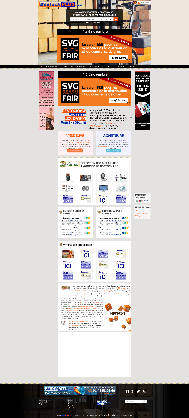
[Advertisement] (94, 354)
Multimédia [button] (68, 66)
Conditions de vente (74, 410)
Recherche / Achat (115, 220)
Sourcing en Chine (76, 220)
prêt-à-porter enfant (76, 309)
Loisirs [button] (120, 66)
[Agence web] (112, 415)
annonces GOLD (74, 325)
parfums (85, 294)
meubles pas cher (72, 311)
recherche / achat (104, 146)
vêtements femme (79, 290)
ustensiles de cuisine (90, 309)
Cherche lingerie (105, 233)
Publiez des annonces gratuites (79, 321)
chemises (102, 290)
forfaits (81, 148)
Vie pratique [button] (81, 66)
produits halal (77, 292)
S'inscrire (71, 406)
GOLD (65, 144)
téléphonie (83, 303)
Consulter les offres (113, 151)
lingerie (108, 290)
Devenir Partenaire (74, 402)
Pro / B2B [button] (110, 66)
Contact (70, 400)
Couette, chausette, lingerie (109, 218)
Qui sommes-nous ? (141, 213)
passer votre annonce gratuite (81, 142)
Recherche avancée (95, 23)
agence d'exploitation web (90, 415)
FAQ (136, 211)
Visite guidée (139, 216)
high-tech (116, 294)
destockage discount (87, 307)
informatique (98, 303)
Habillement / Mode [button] (52, 66)
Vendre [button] (130, 66)
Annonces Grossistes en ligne (94, 382)
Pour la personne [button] (96, 66)
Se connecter (72, 404)
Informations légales (75, 408)
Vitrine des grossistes (77, 245)
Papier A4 (103, 228)
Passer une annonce (75, 151)
